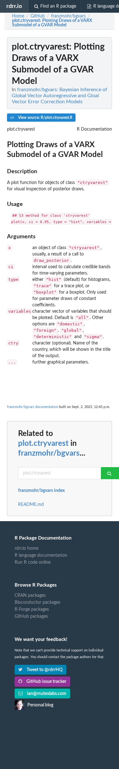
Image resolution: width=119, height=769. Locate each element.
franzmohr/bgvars (49, 453)
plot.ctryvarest (43, 443)
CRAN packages (30, 595)
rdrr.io (14, 6)
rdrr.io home (26, 548)
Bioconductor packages (37, 602)
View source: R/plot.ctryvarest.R (44, 117)
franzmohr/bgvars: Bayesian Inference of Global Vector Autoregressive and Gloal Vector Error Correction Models (59, 95)
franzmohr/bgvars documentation (32, 407)
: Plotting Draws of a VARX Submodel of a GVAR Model (52, 22)
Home (18, 16)
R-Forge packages (32, 609)
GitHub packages (31, 616)
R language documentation (41, 555)
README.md (31, 504)
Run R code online (32, 562)
